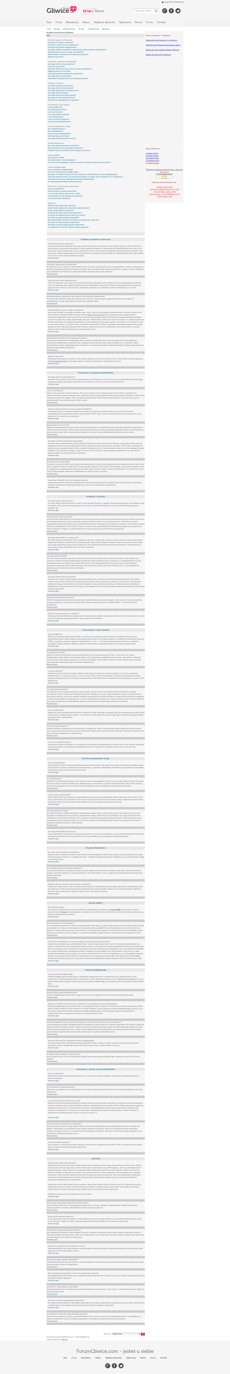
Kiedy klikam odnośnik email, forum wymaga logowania (68, 78)
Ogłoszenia (125, 22)
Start (49, 22)
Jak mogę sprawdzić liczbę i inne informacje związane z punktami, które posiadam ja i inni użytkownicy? (85, 177)
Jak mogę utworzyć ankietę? (58, 93)
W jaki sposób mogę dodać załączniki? (62, 206)
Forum (149, 22)
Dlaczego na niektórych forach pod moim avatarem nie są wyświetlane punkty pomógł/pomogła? (83, 174)
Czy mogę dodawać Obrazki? (58, 114)
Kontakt (161, 22)
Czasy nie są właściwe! (56, 66)
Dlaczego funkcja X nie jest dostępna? (62, 160)
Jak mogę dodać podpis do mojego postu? (63, 90)
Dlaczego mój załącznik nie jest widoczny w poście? (67, 215)
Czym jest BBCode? (55, 107)
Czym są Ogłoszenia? (56, 117)
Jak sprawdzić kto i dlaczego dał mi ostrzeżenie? (65, 196)
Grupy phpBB (115, 910)
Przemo (64, 912)
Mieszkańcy (72, 22)
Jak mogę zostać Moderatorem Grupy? (62, 138)
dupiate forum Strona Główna (60, 32)
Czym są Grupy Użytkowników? (59, 134)
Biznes (138, 22)
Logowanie (168, 2)
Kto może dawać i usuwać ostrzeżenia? (62, 191)
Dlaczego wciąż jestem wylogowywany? (62, 47)
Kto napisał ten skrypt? (56, 158)
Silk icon (64, 1339)
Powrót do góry (53, 258)
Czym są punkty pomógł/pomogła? (60, 170)
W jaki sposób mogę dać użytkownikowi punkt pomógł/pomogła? (71, 179)
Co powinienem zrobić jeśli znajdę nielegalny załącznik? (68, 227)
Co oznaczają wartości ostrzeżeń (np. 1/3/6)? (64, 194)
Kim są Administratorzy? (56, 129)
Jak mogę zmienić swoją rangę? (59, 76)
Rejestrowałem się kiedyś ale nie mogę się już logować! (68, 54)
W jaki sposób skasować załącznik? (61, 210)
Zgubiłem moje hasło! (55, 57)
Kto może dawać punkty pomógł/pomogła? (63, 172)
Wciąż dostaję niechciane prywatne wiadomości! (65, 148)
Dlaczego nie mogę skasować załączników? (64, 222)
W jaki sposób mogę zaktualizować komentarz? (65, 213)
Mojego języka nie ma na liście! (59, 71)
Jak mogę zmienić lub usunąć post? (61, 88)
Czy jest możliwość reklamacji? (59, 198)
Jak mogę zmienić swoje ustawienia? (61, 64)
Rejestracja (179, 2)
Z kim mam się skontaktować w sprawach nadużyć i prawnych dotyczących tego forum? (79, 162)
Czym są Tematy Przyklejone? (59, 119)
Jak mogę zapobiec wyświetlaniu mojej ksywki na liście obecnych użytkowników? (77, 50)
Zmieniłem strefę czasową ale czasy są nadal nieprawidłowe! (70, 69)
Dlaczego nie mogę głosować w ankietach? (63, 100)
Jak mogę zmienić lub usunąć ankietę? (62, 95)
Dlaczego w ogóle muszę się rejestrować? (63, 45)
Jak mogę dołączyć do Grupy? (59, 136)
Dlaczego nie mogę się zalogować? (61, 42)
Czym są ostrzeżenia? (56, 189)
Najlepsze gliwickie (104, 22)
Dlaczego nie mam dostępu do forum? (61, 98)
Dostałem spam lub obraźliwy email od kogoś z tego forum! (69, 150)
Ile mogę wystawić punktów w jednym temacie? (65, 182)
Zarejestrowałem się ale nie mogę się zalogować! (66, 52)
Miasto (86, 22)
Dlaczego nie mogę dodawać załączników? (63, 218)
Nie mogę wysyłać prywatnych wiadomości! (63, 146)
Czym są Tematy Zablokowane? (59, 122)
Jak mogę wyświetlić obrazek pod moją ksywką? (65, 74)
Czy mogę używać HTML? (57, 110)
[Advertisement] (156, 103)
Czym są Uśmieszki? (55, 112)
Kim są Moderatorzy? (55, 131)
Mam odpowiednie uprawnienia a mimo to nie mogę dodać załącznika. (73, 220)
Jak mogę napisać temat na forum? (60, 86)
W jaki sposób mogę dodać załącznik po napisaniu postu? (69, 208)
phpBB (58, 1337)
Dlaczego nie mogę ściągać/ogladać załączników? (66, 225)
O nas (59, 22)
